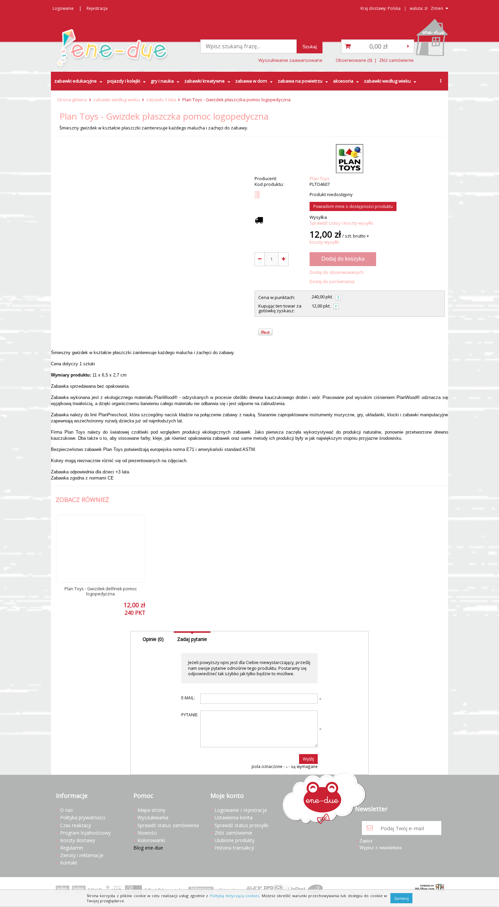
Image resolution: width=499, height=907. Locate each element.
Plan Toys (320, 178)
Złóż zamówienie (396, 60)
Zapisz (366, 840)
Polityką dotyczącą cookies (234, 895)
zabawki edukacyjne (75, 81)
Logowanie (63, 8)
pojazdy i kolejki (123, 81)
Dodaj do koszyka (343, 259)
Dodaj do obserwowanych (337, 272)
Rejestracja (97, 8)
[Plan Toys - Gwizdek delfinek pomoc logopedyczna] (100, 549)
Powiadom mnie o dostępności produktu (353, 206)
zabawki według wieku (387, 81)
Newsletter (371, 809)
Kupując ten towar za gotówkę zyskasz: (279, 308)
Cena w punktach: (276, 297)
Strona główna (72, 100)
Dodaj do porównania (332, 281)
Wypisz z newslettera (380, 847)
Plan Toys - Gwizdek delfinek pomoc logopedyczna (100, 591)
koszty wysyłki (324, 242)
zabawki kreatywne (204, 81)
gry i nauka (162, 81)
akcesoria (343, 81)
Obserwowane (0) (354, 60)
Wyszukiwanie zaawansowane (290, 60)
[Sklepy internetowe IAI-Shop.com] (428, 888)
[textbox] (248, 46)
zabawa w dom (251, 81)
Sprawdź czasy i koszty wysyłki (341, 223)
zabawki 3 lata (161, 100)
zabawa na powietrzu (300, 81)
